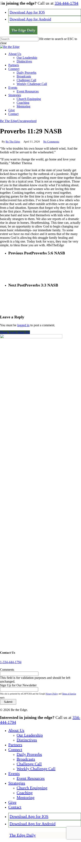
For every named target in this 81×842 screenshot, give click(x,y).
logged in (23, 325)
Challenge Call (29, 764)
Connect (15, 749)
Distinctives (27, 740)
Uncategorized (27, 121)
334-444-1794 (66, 3)
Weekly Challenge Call (36, 768)
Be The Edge (8, 121)
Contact (14, 807)
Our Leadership (30, 735)
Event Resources (31, 778)
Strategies (16, 783)
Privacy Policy (52, 694)
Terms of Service (69, 694)
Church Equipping (32, 788)
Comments (7, 669)
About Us (16, 730)
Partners (15, 744)
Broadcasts (26, 759)
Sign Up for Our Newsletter (18, 685)
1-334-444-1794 (10, 662)
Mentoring (25, 797)
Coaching (25, 792)
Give (12, 802)
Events (14, 773)
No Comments (51, 141)
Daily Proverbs (29, 754)
